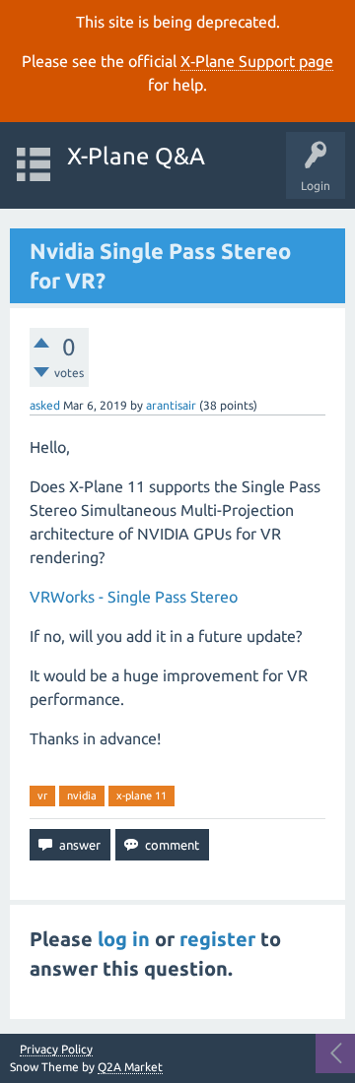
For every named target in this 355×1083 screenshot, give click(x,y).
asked (45, 405)
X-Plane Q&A (136, 156)
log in (124, 938)
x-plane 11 (141, 795)
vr (42, 795)
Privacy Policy (56, 1049)
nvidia (82, 795)
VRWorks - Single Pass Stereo (134, 596)
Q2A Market (130, 1066)
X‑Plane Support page (256, 61)
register (217, 938)
